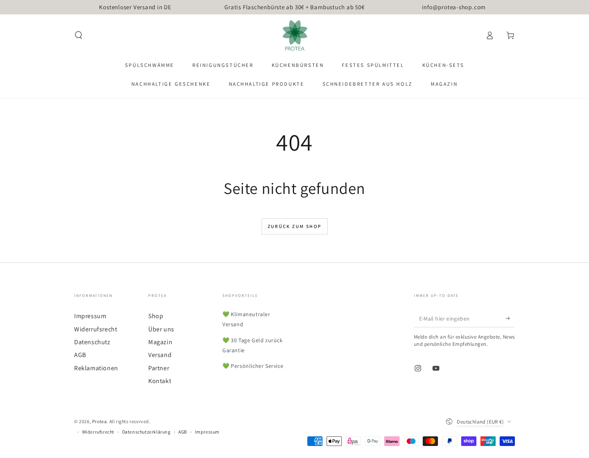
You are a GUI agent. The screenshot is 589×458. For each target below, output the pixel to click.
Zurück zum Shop (295, 226)
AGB (80, 355)
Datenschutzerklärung (146, 432)
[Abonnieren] (510, 318)
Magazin (160, 342)
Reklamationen (96, 368)
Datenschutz (92, 342)
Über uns (161, 329)
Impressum (90, 316)
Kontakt (159, 381)
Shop (155, 316)
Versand (159, 355)
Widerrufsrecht (95, 329)
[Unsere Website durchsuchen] (78, 35)
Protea (99, 421)
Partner (158, 368)
